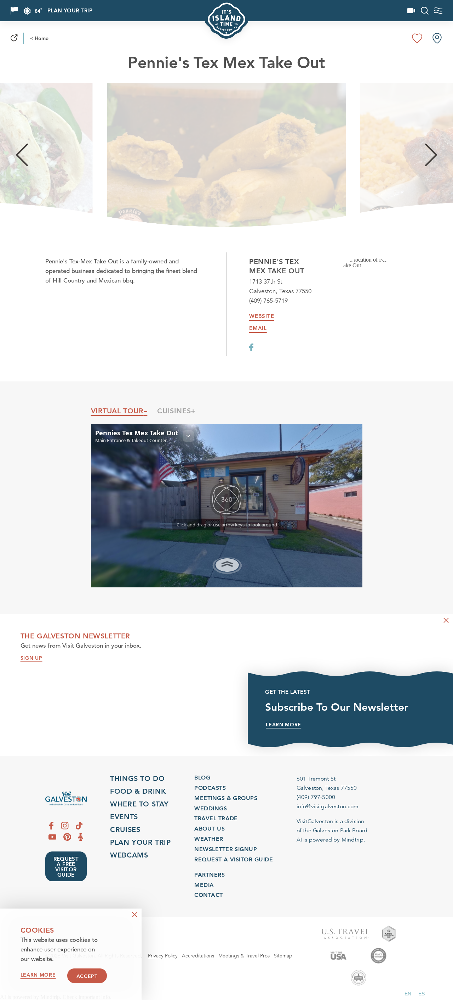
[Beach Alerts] (14, 11)
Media (204, 885)
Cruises (125, 829)
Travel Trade (216, 818)
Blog (202, 777)
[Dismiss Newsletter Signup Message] (446, 620)
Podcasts (210, 787)
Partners (209, 874)
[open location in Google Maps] (368, 262)
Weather (208, 839)
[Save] (417, 38)
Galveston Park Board (340, 830)
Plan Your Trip (69, 11)
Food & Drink (138, 791)
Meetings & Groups (225, 798)
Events (124, 816)
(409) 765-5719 (268, 301)
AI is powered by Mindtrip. (331, 839)
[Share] (14, 38)
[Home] (66, 798)
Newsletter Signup (225, 849)
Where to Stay (139, 804)
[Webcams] (411, 11)
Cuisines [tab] (174, 410)
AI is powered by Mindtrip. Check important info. (55, 997)
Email (258, 328)
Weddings (210, 808)
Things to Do (137, 778)
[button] (408, 993)
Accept (87, 976)
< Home (39, 38)
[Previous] (22, 155)
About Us (209, 828)
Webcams (129, 855)
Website (261, 316)
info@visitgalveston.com (328, 806)
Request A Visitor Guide (233, 859)
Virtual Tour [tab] (117, 410)
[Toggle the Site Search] (425, 11)
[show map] (437, 38)
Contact (208, 895)
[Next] (431, 155)
